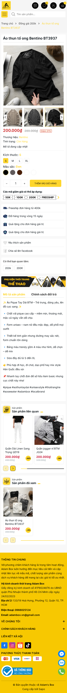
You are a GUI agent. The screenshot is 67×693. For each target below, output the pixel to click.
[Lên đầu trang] (61, 680)
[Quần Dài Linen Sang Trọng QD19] (18, 430)
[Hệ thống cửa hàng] (35, 5)
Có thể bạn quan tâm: (16, 261)
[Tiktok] (28, 645)
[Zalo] (61, 662)
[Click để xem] (33, 75)
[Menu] (4, 14)
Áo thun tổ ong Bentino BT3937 (14, 522)
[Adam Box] (12, 5)
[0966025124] (61, 671)
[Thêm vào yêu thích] (5, 242)
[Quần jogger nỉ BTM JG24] (49, 430)
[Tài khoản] (53, 5)
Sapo (42, 689)
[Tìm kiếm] (13, 14)
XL (26, 160)
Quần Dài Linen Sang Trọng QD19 (17, 450)
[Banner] (33, 281)
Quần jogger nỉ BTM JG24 (47, 450)
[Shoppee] (20, 645)
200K (20, 268)
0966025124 (23, 609)
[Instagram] (12, 645)
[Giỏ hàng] (62, 5)
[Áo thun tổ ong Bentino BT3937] (18, 502)
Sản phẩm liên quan (25, 411)
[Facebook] (4, 645)
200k (8, 268)
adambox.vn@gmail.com (24, 614)
